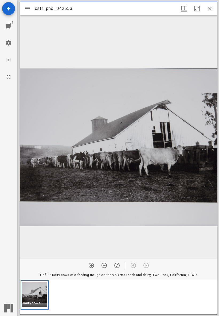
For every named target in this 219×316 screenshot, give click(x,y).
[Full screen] (8, 77)
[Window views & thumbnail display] (184, 8)
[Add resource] (8, 8)
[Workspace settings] (8, 42)
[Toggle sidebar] (27, 8)
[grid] (118, 297)
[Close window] (210, 8)
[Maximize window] (197, 8)
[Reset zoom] (117, 265)
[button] (34, 295)
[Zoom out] (104, 265)
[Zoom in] (91, 265)
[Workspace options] (8, 60)
